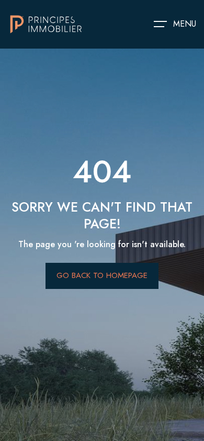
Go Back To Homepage (102, 275)
